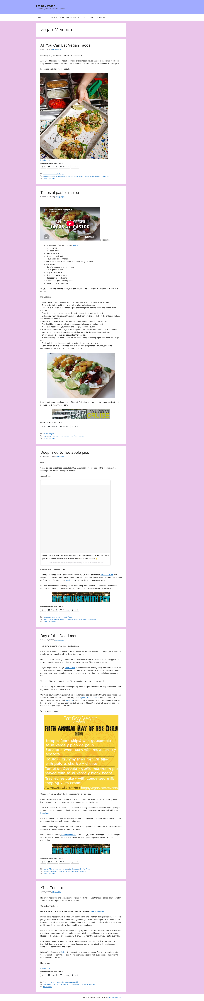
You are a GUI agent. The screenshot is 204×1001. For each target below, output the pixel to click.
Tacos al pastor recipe (59, 192)
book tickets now (68, 835)
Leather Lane (57, 984)
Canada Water (48, 619)
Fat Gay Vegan (45, 5)
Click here (70, 580)
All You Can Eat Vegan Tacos (65, 45)
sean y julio (53, 871)
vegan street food (89, 619)
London (68, 619)
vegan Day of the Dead (66, 871)
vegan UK (105, 176)
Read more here (97, 911)
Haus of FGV (47, 869)
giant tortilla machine (90, 697)
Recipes (45, 434)
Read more (45, 160)
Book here (44, 813)
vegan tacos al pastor (77, 436)
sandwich (66, 984)
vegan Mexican (95, 176)
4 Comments (47, 987)
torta (81, 984)
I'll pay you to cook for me (52, 982)
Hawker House (107, 575)
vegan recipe (64, 436)
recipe (45, 436)
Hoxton (70, 176)
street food (75, 984)
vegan (76, 176)
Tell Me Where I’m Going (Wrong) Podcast (63, 17)
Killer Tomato (51, 887)
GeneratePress (115, 998)
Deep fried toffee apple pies (64, 452)
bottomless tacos (49, 176)
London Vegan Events (77, 869)
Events (40, 17)
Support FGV (88, 17)
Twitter (64, 952)
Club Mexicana (61, 176)
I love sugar (47, 617)
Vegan (61, 174)
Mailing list (101, 17)
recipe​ (75, 245)
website (69, 700)
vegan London (84, 176)
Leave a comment (49, 178)
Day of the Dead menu (59, 635)
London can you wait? (50, 174)
